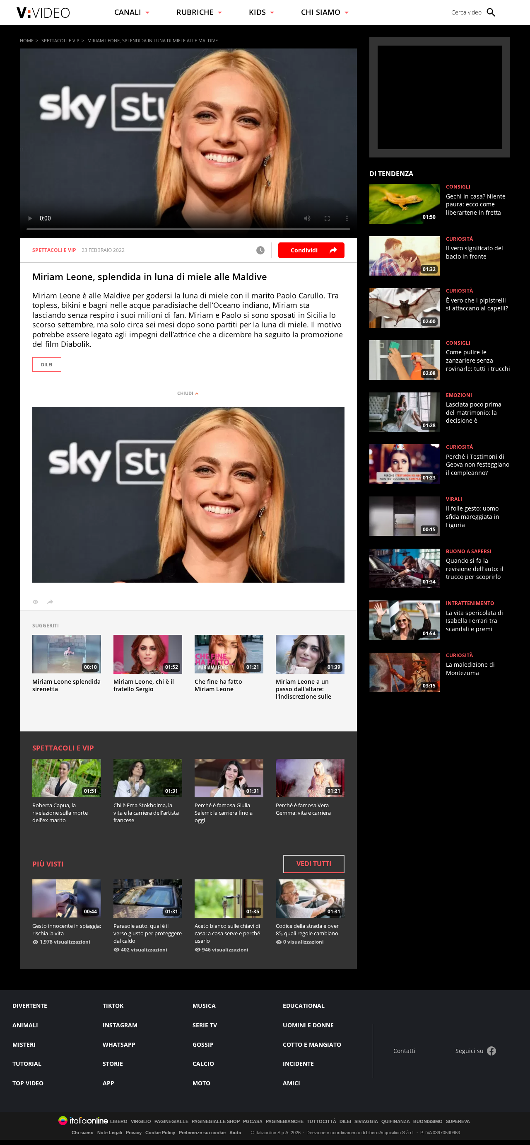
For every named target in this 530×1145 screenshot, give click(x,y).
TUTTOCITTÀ (321, 1121)
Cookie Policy (160, 1132)
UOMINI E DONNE (308, 1025)
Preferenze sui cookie (202, 1132)
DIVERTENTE (29, 1005)
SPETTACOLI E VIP (60, 40)
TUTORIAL (26, 1064)
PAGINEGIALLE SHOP (216, 1121)
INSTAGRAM (120, 1025)
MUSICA (204, 1005)
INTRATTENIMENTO (470, 603)
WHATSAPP (119, 1044)
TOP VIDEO (27, 1083)
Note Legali (109, 1132)
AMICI (291, 1083)
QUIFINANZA (395, 1121)
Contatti (404, 1051)
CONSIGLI (458, 187)
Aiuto (235, 1132)
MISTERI (24, 1044)
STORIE (113, 1064)
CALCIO (203, 1064)
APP (108, 1083)
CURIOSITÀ (459, 239)
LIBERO (119, 1121)
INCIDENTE (298, 1064)
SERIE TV (205, 1025)
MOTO (201, 1083)
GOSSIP (203, 1044)
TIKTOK (113, 1005)
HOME (27, 40)
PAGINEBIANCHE (285, 1121)
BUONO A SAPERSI (468, 551)
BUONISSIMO (428, 1121)
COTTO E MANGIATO (312, 1044)
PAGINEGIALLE (171, 1121)
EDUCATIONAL (304, 1005)
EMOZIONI (459, 395)
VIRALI (454, 499)
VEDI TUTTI (313, 863)
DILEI (47, 364)
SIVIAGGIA (366, 1121)
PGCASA (253, 1121)
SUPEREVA (458, 1121)
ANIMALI (25, 1025)
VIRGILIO (141, 1121)
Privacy (134, 1132)
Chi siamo (83, 1132)
